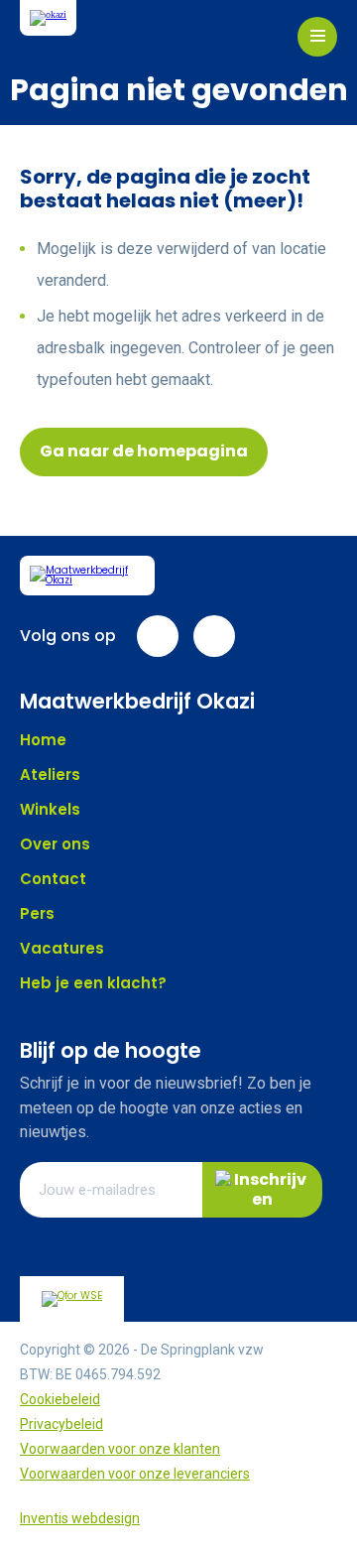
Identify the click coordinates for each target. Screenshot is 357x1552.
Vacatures (62, 948)
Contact (53, 878)
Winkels (50, 809)
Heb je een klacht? (93, 982)
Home (43, 739)
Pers (37, 913)
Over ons (55, 844)
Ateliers (50, 774)
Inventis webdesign (80, 1518)
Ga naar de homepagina (144, 451)
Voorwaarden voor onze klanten (120, 1449)
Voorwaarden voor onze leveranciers (135, 1474)
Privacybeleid (61, 1424)
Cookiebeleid (60, 1399)
